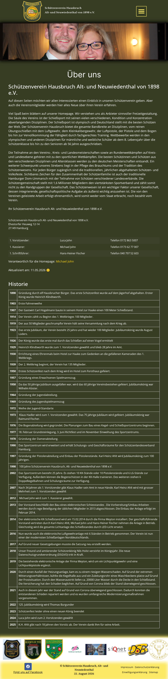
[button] (141, 11)
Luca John (66, 240)
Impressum (127, 667)
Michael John (68, 247)
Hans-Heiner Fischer (72, 253)
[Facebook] (28, 666)
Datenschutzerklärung (147, 667)
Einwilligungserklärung (134, 672)
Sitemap (153, 672)
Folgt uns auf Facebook (28, 672)
